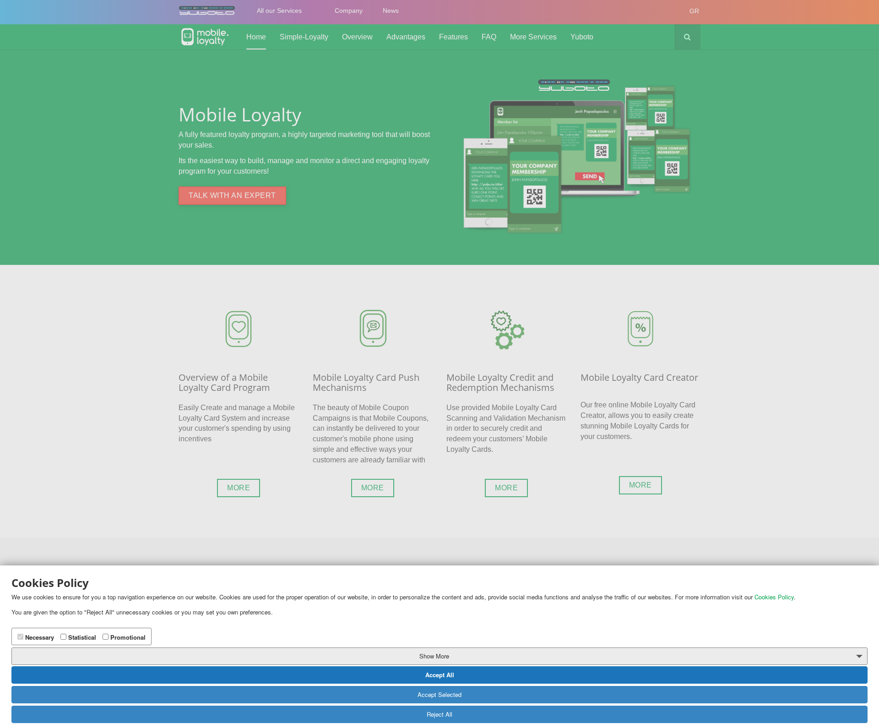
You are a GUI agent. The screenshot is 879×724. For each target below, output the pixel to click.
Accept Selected (439, 694)
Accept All (439, 674)
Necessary (38, 637)
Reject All (439, 714)
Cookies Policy (774, 597)
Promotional (127, 637)
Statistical (81, 637)
